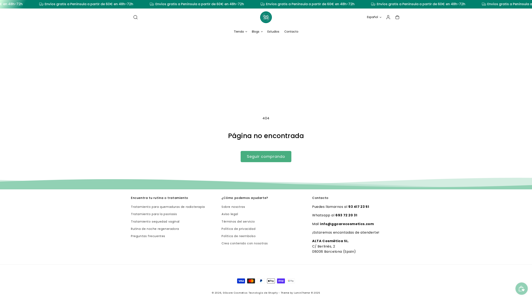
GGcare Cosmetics (235, 292)
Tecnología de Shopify (263, 292)
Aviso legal (230, 214)
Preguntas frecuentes (148, 236)
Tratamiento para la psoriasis (154, 214)
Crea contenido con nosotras (245, 243)
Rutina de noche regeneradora (155, 229)
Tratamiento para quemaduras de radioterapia (168, 207)
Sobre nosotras (233, 207)
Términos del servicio (238, 221)
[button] (135, 17)
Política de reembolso (239, 236)
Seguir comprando (266, 156)
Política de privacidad (238, 229)
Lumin (302, 292)
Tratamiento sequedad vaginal (155, 221)
